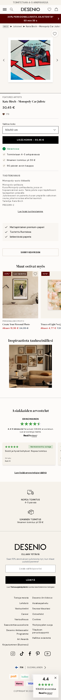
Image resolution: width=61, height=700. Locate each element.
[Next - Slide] (57, 60)
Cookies (36, 619)
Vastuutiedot (22, 608)
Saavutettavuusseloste (16, 625)
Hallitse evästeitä (41, 638)
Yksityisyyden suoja (42, 625)
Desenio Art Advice (42, 597)
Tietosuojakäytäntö (19, 587)
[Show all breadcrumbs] (6, 26)
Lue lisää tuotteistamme (30, 211)
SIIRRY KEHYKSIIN (30, 252)
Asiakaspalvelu (40, 603)
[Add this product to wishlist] (54, 33)
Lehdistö (24, 603)
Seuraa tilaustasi (41, 608)
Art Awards (23, 639)
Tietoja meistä (21, 597)
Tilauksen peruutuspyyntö (40, 631)
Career (25, 614)
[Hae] (11, 9)
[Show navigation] (4, 9)
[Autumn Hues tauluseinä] (30, 366)
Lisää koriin (30, 139)
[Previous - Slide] (3, 60)
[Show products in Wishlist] (49, 9)
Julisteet (17, 26)
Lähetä (30, 580)
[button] (45, 686)
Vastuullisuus (22, 619)
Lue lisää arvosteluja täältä (31, 472)
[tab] (10, 92)
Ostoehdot (38, 614)
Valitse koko (9, 124)
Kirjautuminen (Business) (16, 644)
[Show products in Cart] (56, 9)
